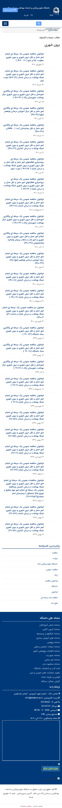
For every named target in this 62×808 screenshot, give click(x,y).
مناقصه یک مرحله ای (49, 597)
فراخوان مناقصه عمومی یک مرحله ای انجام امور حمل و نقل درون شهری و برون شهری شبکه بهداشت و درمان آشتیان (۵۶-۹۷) (24, 527)
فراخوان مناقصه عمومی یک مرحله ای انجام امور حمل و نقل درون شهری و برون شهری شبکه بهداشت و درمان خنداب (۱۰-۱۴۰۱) (24, 203)
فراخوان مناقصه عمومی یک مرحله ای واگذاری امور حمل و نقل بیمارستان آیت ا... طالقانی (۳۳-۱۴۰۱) (23, 128)
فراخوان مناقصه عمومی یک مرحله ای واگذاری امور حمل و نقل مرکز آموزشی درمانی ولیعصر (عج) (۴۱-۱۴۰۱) (23, 111)
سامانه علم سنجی (52, 659)
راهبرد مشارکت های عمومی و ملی (45, 672)
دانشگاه (54, 586)
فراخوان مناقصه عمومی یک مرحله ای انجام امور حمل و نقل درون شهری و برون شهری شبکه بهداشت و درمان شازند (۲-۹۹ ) (24, 382)
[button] (10, 10)
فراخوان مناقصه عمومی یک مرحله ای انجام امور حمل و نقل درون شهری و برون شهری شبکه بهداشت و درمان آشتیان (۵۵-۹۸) (24, 433)
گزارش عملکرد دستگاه (50, 681)
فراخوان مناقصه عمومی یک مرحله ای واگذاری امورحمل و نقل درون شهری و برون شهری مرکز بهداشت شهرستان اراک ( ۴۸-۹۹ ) (23, 365)
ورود (51, 14)
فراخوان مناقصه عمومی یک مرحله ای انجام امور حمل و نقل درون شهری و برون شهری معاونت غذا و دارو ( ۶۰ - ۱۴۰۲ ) (24, 57)
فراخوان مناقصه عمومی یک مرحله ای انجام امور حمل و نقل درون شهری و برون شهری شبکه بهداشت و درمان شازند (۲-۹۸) (24, 450)
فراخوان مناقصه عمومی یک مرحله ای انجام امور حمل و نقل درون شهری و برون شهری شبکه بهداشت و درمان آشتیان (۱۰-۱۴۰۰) (24, 277)
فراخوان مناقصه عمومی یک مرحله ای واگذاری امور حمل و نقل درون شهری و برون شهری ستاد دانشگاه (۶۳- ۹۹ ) (23, 331)
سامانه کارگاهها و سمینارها (48, 633)
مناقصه (55, 552)
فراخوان (54, 592)
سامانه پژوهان (53, 642)
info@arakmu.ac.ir (34, 698)
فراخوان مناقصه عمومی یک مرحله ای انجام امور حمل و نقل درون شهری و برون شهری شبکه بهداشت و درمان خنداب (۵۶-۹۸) (24, 416)
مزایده (55, 558)
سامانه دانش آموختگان (49, 625)
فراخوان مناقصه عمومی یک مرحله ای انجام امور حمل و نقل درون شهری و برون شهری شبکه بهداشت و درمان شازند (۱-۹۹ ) (24, 399)
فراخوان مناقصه (51, 580)
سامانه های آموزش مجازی (48, 638)
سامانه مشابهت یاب (51, 664)
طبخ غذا (54, 603)
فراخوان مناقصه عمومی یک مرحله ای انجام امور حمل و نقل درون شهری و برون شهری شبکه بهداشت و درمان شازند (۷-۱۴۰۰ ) (24, 294)
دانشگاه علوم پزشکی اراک (47, 563)
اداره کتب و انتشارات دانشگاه (47, 668)
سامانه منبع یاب (53, 655)
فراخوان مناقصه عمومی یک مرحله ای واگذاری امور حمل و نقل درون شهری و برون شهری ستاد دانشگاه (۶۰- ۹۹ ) (23, 348)
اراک (56, 575)
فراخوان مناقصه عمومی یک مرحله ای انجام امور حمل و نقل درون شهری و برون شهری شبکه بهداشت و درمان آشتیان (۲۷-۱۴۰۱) (24, 145)
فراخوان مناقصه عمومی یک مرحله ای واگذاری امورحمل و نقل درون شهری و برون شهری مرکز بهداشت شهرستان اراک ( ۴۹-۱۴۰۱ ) (23, 94)
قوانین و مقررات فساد (50, 677)
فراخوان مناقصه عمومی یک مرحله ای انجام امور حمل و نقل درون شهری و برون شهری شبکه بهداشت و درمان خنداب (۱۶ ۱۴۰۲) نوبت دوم (23, 76)
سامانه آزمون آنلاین (51, 629)
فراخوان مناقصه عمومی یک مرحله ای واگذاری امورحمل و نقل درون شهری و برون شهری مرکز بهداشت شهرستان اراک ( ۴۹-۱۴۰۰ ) (23, 220)
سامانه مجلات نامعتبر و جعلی (47, 646)
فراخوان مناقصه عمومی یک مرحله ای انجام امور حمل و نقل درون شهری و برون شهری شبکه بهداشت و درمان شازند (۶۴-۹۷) (24, 467)
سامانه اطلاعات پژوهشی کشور (46, 651)
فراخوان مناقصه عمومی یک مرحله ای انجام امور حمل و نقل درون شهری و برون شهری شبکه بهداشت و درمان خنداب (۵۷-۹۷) (24, 510)
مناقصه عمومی (52, 569)
